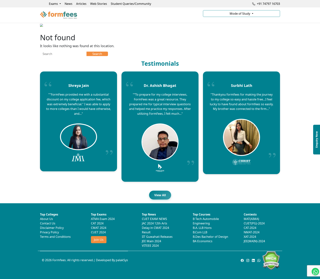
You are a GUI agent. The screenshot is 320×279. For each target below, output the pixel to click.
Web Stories (98, 4)
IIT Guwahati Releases (157, 237)
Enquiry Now (316, 139)
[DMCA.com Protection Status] (271, 260)
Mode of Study (240, 14)
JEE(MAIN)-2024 (254, 241)
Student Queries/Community (131, 4)
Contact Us (47, 223)
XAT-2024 (250, 237)
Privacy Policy (49, 232)
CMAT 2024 (98, 228)
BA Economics (202, 241)
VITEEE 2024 (150, 246)
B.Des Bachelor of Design (210, 237)
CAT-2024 (250, 228)
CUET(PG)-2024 (254, 223)
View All (160, 195)
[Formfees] (119, 15)
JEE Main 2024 (151, 241)
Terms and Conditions (55, 237)
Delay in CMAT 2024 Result (155, 230)
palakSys (122, 260)
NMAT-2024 (251, 232)
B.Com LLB (200, 232)
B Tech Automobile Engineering (206, 221)
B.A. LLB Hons (202, 228)
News (68, 4)
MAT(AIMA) (251, 219)
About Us (46, 219)
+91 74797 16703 (268, 4)
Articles (81, 4)
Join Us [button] (99, 240)
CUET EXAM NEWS (154, 219)
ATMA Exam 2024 (103, 219)
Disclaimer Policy (52, 228)
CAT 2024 (97, 223)
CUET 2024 (98, 232)
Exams (54, 4)
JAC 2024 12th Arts (154, 223)
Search (97, 54)
